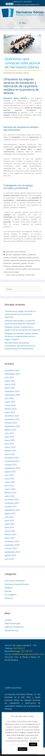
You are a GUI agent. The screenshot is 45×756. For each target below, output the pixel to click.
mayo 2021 (10, 524)
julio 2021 (9, 517)
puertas (24, 263)
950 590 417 (19, 648)
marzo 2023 (10, 447)
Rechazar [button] (22, 749)
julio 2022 (9, 475)
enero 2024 (10, 412)
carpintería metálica (19, 254)
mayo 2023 (10, 440)
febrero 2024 (10, 408)
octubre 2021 (11, 506)
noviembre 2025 (12, 370)
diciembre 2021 (12, 499)
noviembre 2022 (12, 461)
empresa (6, 260)
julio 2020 (9, 559)
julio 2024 (9, 398)
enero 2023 (10, 454)
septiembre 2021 (12, 510)
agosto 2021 (10, 513)
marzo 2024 (10, 405)
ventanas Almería (17, 266)
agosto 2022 (10, 471)
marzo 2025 (10, 384)
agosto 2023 (10, 429)
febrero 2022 (10, 492)
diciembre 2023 (12, 415)
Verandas (28, 266)
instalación (7, 263)
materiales (16, 263)
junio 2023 (9, 436)
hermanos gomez (26, 260)
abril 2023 (9, 443)
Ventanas (6, 266)
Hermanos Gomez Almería (16, 252)
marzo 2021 (10, 531)
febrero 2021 (10, 534)
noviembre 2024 (12, 391)
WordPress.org (11, 630)
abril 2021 (9, 527)
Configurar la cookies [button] (18, 744)
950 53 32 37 (18, 2)
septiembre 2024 (12, 394)
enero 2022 (10, 496)
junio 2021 (9, 520)
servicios (31, 263)
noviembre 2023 (12, 419)
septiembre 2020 (12, 552)
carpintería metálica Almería (28, 257)
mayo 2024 (10, 401)
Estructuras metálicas (15, 580)
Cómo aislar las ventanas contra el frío (20, 275)
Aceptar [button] (33, 744)
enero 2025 (10, 387)
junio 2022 (9, 478)
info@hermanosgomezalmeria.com (27, 5)
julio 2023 (9, 433)
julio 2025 (9, 377)
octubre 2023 (11, 422)
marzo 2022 (10, 489)
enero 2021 (10, 538)
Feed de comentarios (14, 627)
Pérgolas (9, 587)
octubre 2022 (11, 464)
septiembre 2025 (12, 374)
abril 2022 (9, 485)
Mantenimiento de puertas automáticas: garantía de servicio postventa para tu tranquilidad (20, 345)
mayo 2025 (10, 380)
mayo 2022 (10, 482)
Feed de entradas (12, 623)
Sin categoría (10, 594)
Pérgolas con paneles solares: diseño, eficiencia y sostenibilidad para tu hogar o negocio (21, 336)
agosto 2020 (10, 555)
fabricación (15, 260)
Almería (9, 254)
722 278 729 (27, 2)
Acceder (8, 620)
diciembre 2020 (12, 541)
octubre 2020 (11, 548)
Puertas (8, 591)
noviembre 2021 (12, 503)
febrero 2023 (10, 450)
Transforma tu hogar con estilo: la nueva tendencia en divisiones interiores (20, 314)
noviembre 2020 (12, 545)
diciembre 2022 (12, 457)
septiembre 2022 (12, 468)
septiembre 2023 (12, 426)
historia (37, 260)
